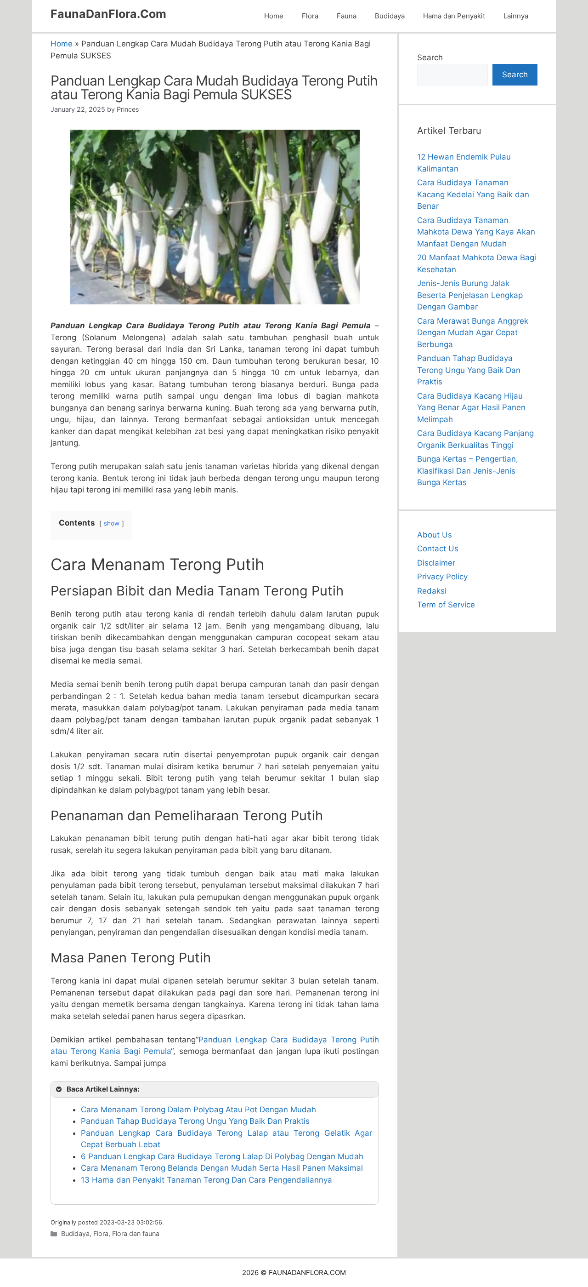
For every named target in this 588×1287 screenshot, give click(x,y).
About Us (434, 534)
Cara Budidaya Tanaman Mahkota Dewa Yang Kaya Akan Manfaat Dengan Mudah (476, 232)
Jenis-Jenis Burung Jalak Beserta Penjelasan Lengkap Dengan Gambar (470, 295)
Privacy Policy (442, 576)
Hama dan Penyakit (454, 15)
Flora (310, 15)
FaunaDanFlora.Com (108, 14)
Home (273, 15)
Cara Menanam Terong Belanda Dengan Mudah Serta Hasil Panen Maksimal (222, 1168)
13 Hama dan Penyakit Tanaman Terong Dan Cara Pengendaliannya (206, 1179)
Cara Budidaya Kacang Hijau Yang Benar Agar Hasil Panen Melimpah (471, 407)
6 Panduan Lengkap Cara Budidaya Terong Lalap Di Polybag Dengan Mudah (222, 1156)
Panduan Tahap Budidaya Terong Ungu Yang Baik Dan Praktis (195, 1121)
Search (430, 57)
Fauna (346, 15)
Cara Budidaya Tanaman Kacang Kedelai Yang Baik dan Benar (473, 194)
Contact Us (437, 548)
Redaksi (432, 590)
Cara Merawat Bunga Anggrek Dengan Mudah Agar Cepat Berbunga (472, 332)
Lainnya (515, 15)
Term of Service (446, 604)
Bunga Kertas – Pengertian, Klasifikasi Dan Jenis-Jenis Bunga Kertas (467, 470)
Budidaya (390, 15)
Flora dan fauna (135, 1233)
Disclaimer (436, 562)
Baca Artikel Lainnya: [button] (103, 1089)
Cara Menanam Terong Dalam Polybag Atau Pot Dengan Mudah (198, 1109)
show (111, 523)
